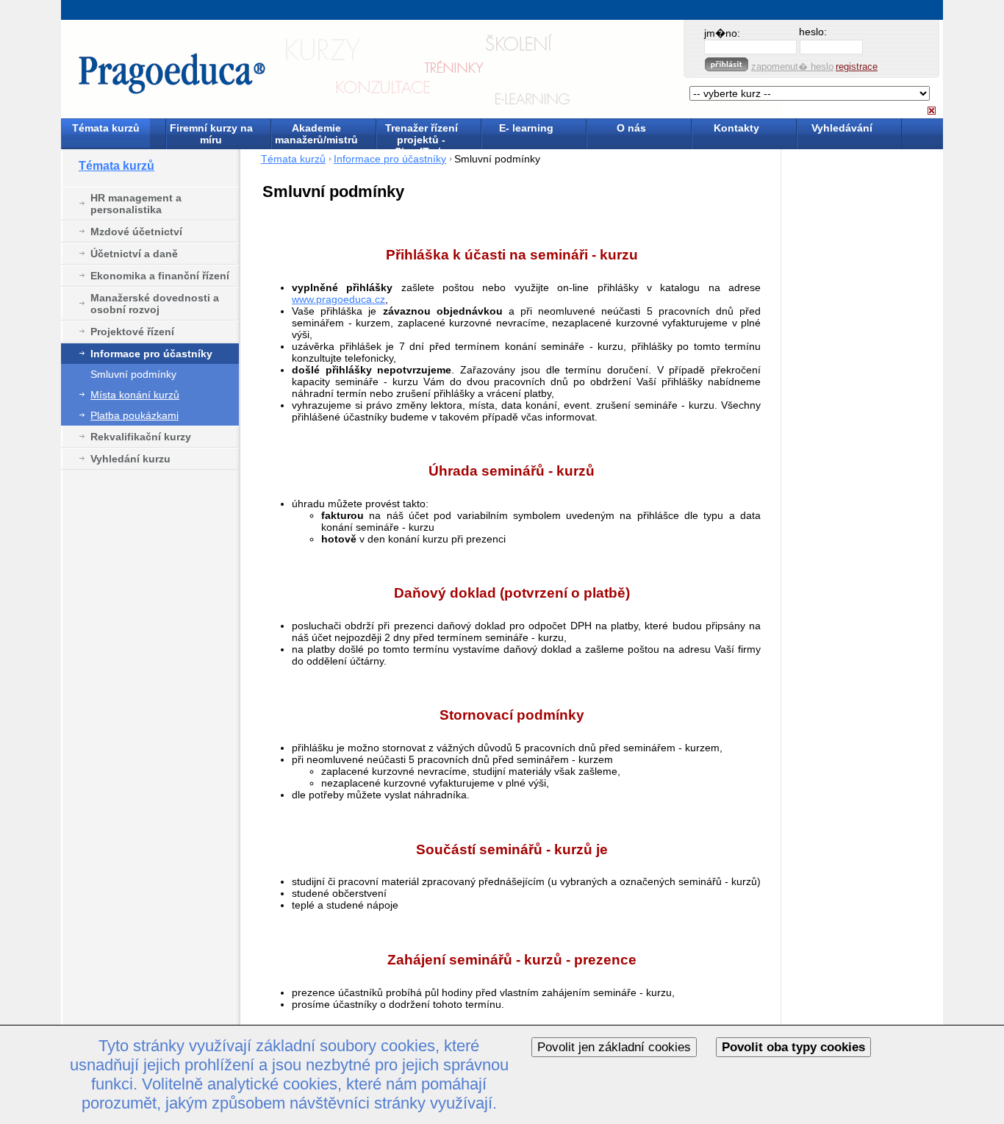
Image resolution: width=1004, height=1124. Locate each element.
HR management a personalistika (136, 203)
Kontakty (736, 128)
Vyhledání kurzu (130, 459)
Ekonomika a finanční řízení (159, 276)
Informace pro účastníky (151, 353)
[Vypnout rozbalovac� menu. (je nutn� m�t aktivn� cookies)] (932, 111)
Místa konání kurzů (134, 395)
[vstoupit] (726, 64)
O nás (631, 128)
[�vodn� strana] (331, 69)
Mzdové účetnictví (136, 231)
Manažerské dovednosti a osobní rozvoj (154, 303)
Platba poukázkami (134, 415)
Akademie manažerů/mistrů (316, 134)
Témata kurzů (106, 128)
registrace (857, 66)
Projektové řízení (132, 331)
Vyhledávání (841, 128)
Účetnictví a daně (134, 253)
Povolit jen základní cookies (614, 1046)
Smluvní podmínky (133, 374)
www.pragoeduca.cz (338, 299)
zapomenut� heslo (792, 66)
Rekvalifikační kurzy (140, 437)
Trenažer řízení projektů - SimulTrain (421, 135)
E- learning (526, 128)
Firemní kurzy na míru (211, 134)
